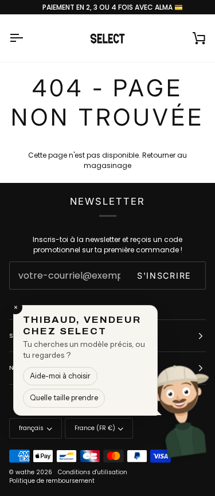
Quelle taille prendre (64, 397)
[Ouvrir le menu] (26, 38)
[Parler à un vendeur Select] (190, 410)
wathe (24, 472)
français (31, 428)
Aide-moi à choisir (60, 376)
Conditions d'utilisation (92, 472)
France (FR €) (95, 428)
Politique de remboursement (52, 481)
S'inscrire (164, 275)
